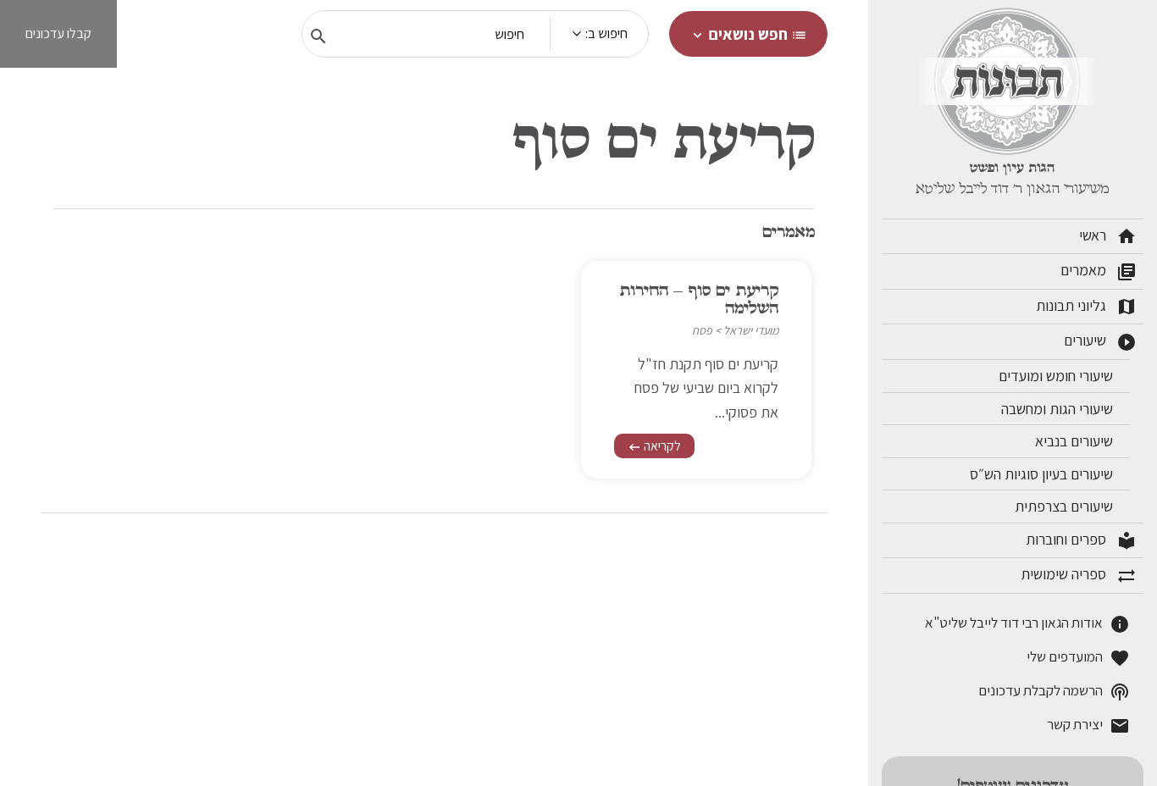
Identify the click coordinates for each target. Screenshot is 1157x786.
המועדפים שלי (1078, 657)
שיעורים (1100, 341)
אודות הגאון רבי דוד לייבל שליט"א (1027, 623)
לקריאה (654, 446)
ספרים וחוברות (1081, 540)
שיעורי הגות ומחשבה (1058, 408)
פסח (702, 330)
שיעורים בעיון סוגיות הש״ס (1043, 474)
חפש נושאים (748, 34)
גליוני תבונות (1086, 307)
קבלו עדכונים (58, 33)
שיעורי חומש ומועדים (1057, 375)
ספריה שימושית (1079, 575)
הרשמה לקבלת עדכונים (1054, 691)
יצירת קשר (1088, 725)
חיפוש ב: (606, 33)
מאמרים (1098, 271)
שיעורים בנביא (1075, 441)
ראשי (1108, 236)
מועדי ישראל (750, 330)
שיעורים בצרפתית (1065, 506)
